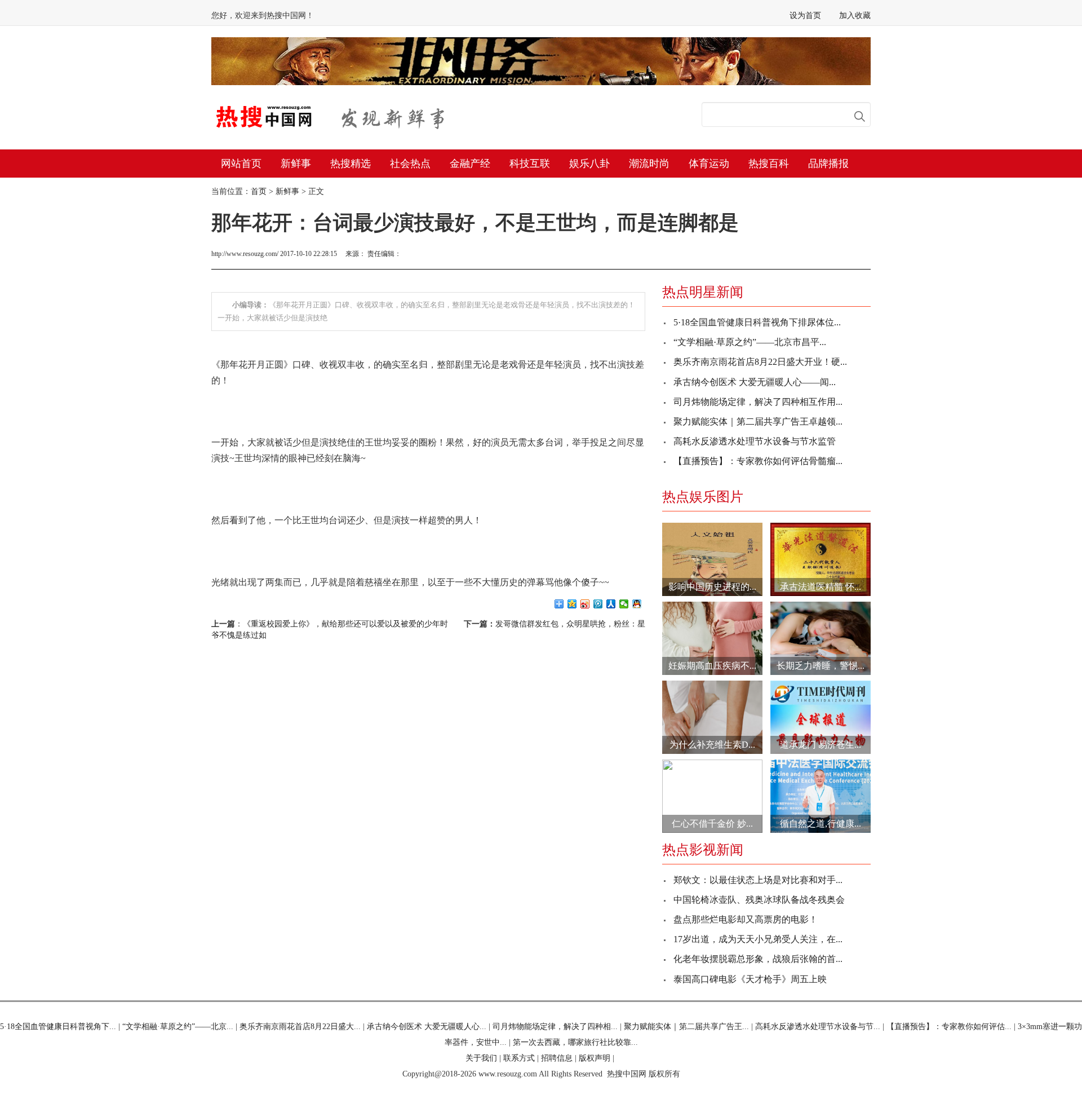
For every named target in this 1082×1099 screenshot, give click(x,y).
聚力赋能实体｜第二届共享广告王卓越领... (757, 421)
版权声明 (594, 1058)
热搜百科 (768, 163)
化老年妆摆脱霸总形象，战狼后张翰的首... (757, 959)
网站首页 (241, 163)
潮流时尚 (649, 163)
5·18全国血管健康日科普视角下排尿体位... (757, 322)
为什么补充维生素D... (712, 744)
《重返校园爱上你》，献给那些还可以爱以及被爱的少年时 (345, 624)
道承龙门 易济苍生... (820, 744)
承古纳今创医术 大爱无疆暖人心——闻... (754, 382)
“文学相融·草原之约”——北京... (177, 1026)
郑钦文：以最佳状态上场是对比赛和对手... (757, 880)
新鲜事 (296, 163)
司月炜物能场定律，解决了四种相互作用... (757, 402)
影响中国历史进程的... (712, 587)
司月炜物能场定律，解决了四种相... (555, 1026)
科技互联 (529, 163)
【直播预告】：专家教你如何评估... (949, 1026)
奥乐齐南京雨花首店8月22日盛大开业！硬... (760, 362)
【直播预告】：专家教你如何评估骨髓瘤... (757, 461)
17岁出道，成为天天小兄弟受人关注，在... (757, 939)
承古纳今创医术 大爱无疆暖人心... (426, 1026)
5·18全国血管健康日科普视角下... (58, 1026)
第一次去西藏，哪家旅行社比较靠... (575, 1042)
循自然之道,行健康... (820, 823)
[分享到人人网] (611, 603)
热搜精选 (350, 163)
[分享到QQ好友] (637, 603)
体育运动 (709, 163)
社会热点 (410, 163)
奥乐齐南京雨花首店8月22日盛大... (300, 1026)
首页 (259, 191)
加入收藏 (855, 15)
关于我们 (481, 1058)
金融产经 (470, 163)
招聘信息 (557, 1058)
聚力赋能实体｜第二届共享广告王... (686, 1026)
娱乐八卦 (589, 163)
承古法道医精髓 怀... (820, 587)
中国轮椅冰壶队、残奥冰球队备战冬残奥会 (759, 899)
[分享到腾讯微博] (598, 603)
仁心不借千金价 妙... (712, 823)
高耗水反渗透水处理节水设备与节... (817, 1026)
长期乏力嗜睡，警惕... (820, 665)
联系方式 (519, 1058)
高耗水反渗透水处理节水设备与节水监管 (754, 441)
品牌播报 (828, 163)
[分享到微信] (624, 603)
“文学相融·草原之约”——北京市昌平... (749, 342)
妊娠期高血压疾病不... (712, 665)
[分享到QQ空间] (572, 603)
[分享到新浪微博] (585, 603)
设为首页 (805, 15)
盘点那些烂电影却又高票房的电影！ (745, 919)
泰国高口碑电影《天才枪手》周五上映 (750, 979)
